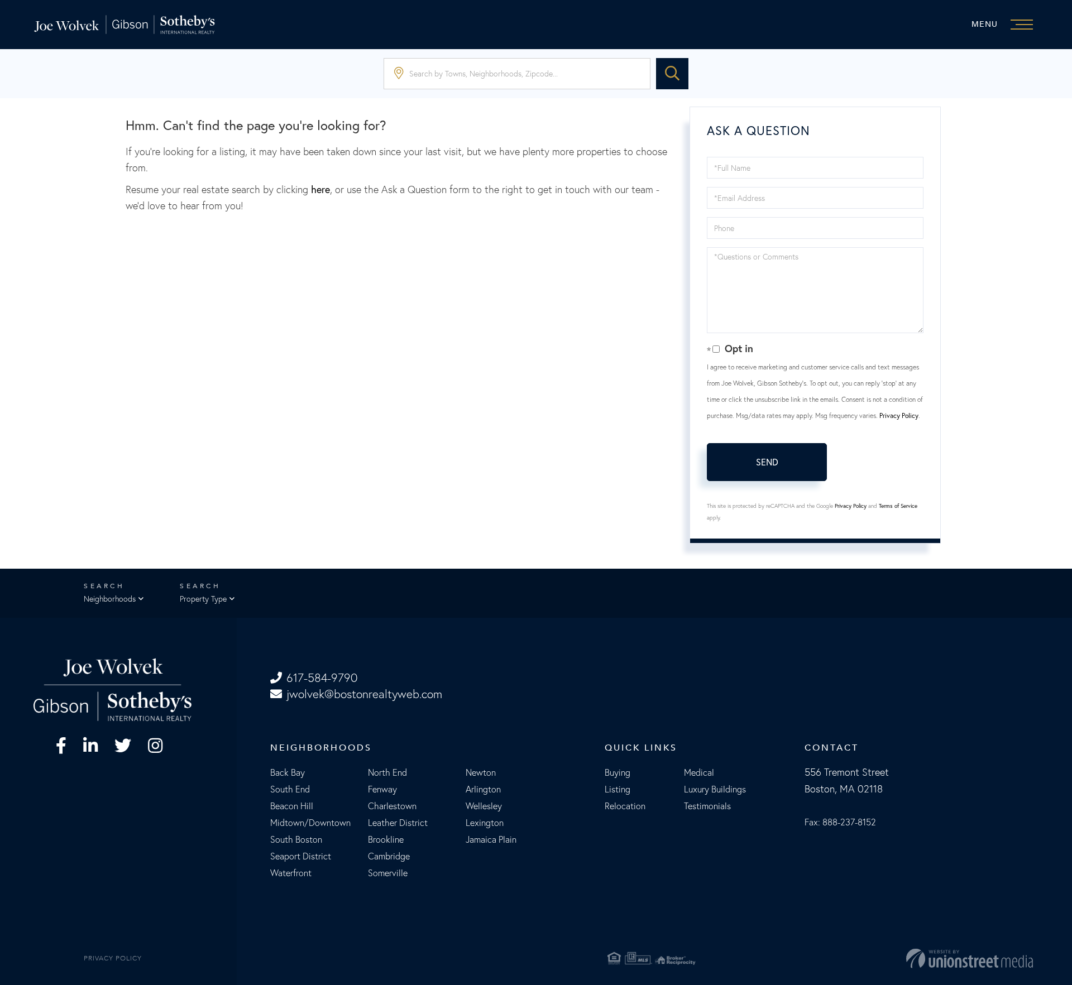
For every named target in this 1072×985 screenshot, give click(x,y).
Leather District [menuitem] (398, 822)
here (320, 189)
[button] (672, 73)
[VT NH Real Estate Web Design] (870, 958)
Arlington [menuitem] (483, 789)
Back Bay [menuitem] (287, 772)
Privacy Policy (898, 415)
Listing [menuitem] (617, 789)
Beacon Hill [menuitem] (291, 805)
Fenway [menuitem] (382, 789)
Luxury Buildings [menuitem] (715, 789)
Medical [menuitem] (699, 772)
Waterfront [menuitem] (291, 872)
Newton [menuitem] (481, 772)
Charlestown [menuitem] (392, 805)
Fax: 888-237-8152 (840, 822)
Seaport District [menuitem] (300, 856)
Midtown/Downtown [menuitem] (310, 822)
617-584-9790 (321, 678)
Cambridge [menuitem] (389, 856)
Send (767, 462)
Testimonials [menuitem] (707, 805)
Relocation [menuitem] (625, 805)
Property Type (203, 599)
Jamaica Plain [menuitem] (491, 839)
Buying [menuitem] (617, 772)
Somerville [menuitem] (388, 872)
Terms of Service (898, 506)
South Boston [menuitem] (296, 839)
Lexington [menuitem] (485, 822)
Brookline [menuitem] (386, 839)
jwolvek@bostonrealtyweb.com (364, 694)
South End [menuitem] (290, 789)
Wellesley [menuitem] (484, 805)
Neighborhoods (110, 599)
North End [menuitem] (387, 772)
